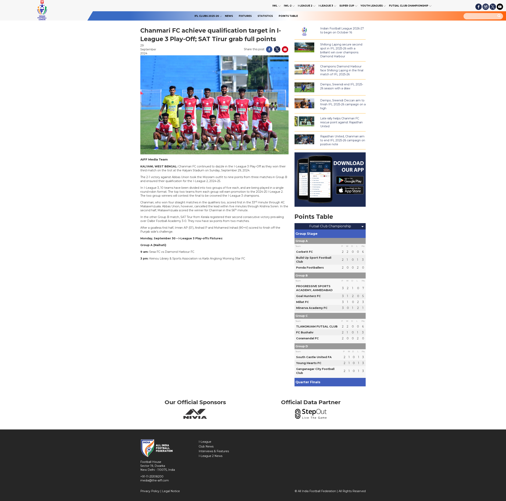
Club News (206, 446)
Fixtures (245, 15)
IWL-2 (288, 5)
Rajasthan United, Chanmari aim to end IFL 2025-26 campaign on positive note (342, 140)
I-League (205, 441)
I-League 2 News (210, 456)
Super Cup (346, 5)
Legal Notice (171, 491)
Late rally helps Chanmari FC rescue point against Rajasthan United (341, 122)
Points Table (288, 15)
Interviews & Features (214, 451)
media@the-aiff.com (154, 480)
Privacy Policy (150, 491)
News (229, 15)
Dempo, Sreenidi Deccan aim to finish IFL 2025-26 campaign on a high (343, 104)
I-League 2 (305, 5)
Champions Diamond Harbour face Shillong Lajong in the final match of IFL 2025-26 (341, 70)
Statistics (265, 15)
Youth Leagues (372, 5)
